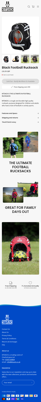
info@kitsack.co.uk (13, 362)
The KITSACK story (9, 122)
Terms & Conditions (9, 339)
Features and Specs (9, 113)
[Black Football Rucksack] (6, 59)
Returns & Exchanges (9, 342)
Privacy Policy (7, 335)
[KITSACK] (7, 6)
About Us (5, 332)
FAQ (3, 345)
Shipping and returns (10, 118)
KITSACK (8, 391)
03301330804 (10, 360)
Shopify (13, 391)
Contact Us (6, 329)
